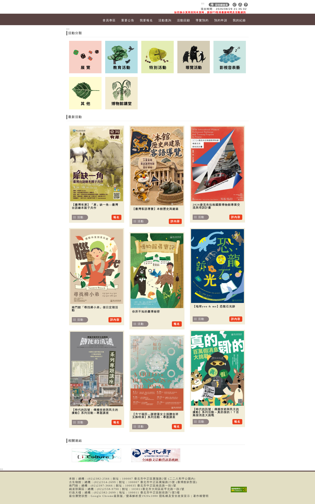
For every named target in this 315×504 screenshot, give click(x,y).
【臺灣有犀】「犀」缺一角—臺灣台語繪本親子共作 (95, 206)
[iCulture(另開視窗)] (96, 455)
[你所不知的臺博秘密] (156, 270)
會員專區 (109, 20)
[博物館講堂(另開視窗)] (121, 92)
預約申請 (220, 20)
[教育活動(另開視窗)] (121, 56)
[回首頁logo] (87, 7)
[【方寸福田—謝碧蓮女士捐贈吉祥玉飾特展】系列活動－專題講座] (156, 373)
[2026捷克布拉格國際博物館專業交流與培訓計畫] (217, 164)
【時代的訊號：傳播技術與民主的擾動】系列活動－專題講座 (95, 411)
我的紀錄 (239, 20)
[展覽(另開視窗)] (85, 56)
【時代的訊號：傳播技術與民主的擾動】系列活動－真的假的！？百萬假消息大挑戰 (216, 412)
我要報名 (146, 20)
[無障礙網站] (240, 492)
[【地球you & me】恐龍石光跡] (217, 266)
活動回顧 (183, 20)
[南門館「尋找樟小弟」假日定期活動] (96, 266)
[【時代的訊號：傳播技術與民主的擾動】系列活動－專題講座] (96, 369)
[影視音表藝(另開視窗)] (229, 56)
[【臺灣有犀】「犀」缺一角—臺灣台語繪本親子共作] (96, 164)
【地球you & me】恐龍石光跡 (214, 306)
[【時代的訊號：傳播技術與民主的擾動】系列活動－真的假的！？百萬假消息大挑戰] (217, 368)
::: (203, 3)
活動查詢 (165, 20)
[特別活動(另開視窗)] (157, 56)
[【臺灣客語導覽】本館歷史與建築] (156, 166)
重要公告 (127, 20)
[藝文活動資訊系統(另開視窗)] (155, 455)
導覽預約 (202, 20)
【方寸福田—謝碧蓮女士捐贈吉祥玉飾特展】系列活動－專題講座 (155, 416)
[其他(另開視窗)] (85, 92)
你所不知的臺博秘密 (146, 311)
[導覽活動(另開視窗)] (193, 56)
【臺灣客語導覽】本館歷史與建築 (155, 208)
